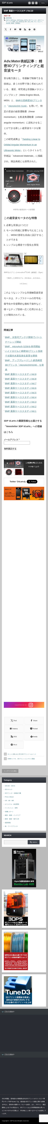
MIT (26, 21)
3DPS (26, 20)
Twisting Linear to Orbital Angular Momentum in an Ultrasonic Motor (22, 145)
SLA (29, 21)
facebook (36, 3)
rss (29, 3)
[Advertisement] (24, 601)
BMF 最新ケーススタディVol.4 (20, 397)
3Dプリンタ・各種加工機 (13, 793)
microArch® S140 (17, 106)
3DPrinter (13, 20)
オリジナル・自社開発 (12, 804)
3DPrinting (20, 20)
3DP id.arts (13, 1121)
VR (32, 21)
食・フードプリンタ (11, 826)
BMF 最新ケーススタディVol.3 (20, 402)
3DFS (8, 20)
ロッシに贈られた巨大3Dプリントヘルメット (22, 754)
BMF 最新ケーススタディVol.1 (20, 411)
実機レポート (9, 811)
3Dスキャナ (8, 789)
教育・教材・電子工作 (12, 819)
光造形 (8, 23)
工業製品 (17, 23)
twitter (32, 3)
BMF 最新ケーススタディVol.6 (20, 388)
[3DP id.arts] (11, 3)
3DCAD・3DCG (10, 786)
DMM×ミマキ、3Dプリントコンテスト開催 (21, 759)
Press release (9, 797)
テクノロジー (38, 21)
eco (17, 21)
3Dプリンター (32, 20)
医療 (12, 23)
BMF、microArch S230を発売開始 (22, 346)
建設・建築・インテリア (12, 815)
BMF (13, 21)
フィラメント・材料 (11, 808)
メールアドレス (11, 440)
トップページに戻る (10, 771)
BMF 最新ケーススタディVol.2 (20, 406)
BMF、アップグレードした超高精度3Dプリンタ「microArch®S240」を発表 (24, 365)
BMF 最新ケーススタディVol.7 (20, 383)
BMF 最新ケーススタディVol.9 (20, 374)
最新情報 (9, 18)
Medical (21, 21)
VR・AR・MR (9, 800)
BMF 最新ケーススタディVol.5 (20, 392)
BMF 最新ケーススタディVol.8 (20, 379)
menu (43, 3)
